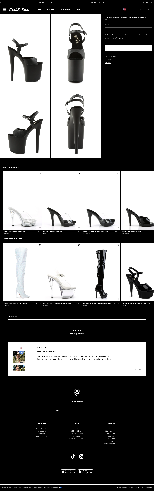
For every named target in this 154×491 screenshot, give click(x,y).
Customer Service (76, 438)
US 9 (133, 34)
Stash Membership (111, 443)
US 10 (140, 34)
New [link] (39, 9)
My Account (41, 431)
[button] (42, 2)
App (111, 441)
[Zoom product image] (25, 50)
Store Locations (111, 431)
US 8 (126, 34)
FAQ (76, 428)
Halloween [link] (51, 9)
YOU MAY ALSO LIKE (12, 167)
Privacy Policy (6, 487)
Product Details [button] (110, 56)
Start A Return (41, 436)
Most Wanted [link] (66, 9)
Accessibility (38, 487)
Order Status (41, 428)
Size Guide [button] (108, 59)
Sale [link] (78, 9)
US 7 (119, 34)
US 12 (107, 38)
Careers (111, 436)
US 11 (147, 34)
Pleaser (107, 22)
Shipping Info (76, 431)
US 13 (114, 38)
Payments (76, 436)
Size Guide (111, 433)
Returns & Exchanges (76, 433)
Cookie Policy (27, 487)
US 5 (106, 34)
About (111, 428)
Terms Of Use (17, 487)
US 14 (121, 38)
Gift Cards (111, 438)
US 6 (113, 34)
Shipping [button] (108, 63)
